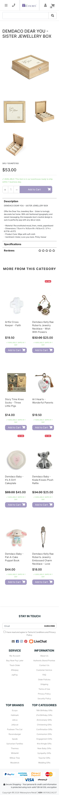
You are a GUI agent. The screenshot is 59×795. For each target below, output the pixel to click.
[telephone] (13, 5)
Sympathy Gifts (44, 753)
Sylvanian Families (14, 743)
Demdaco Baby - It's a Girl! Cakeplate (14, 480)
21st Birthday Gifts (44, 715)
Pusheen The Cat (14, 729)
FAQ (44, 675)
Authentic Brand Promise (44, 660)
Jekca (14, 720)
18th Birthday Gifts (44, 710)
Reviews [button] (9, 250)
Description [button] (11, 201)
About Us (44, 656)
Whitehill (15, 753)
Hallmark (15, 715)
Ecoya (14, 710)
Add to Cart (34, 189)
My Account (14, 656)
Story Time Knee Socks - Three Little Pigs (14, 402)
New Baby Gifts (44, 748)
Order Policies (44, 679)
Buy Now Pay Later (14, 660)
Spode (15, 739)
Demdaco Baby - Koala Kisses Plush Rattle (42, 480)
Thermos (15, 748)
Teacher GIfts (44, 758)
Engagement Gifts (44, 739)
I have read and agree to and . (31, 633)
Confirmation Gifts (44, 729)
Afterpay (15, 670)
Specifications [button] (12, 244)
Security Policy (44, 698)
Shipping (44, 684)
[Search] (52, 15)
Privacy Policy (44, 694)
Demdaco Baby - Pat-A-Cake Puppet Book (14, 557)
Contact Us (44, 665)
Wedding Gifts (44, 762)
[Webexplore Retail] (29, 5)
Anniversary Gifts (44, 720)
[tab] (29, 218)
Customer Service (44, 670)
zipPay (15, 675)
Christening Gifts (44, 724)
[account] (45, 5)
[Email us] (13, 641)
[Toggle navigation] (6, 5)
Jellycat (14, 724)
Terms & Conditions (36, 632)
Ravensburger (15, 734)
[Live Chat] (37, 641)
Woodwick (14, 762)
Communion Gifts (44, 734)
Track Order (15, 665)
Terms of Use (44, 689)
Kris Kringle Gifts (44, 743)
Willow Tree (15, 758)
